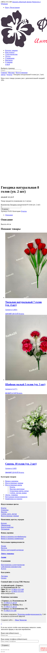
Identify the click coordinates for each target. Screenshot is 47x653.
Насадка (4, 512)
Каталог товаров (11, 50)
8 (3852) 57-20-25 (10, 607)
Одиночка (4, 510)
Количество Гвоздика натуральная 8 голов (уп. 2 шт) (20, 205)
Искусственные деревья (14, 483)
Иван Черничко (21, 620)
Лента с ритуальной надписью (12, 550)
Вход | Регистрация (12, 7)
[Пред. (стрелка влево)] (2, 651)
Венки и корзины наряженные (12, 538)
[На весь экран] (6, 649)
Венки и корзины (11, 481)
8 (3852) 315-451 (18, 591)
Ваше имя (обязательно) (10, 633)
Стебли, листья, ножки (18, 493)
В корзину (5, 209)
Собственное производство (11, 567)
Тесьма (3, 546)
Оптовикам (5, 529)
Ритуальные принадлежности (16, 497)
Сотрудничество (11, 54)
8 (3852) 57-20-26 (10, 603)
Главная (4, 72)
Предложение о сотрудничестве (13, 565)
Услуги (7, 56)
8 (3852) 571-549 (10, 611)
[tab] (25, 215)
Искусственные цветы (13, 485)
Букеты (9, 74)
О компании (9, 58)
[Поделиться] (4, 649)
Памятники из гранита (13, 499)
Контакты (9, 60)
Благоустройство (7, 527)
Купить (21, 314)
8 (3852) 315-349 (18, 589)
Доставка (4, 576)
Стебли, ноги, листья (9, 514)
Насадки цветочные (17, 489)
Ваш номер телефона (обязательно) (14, 639)
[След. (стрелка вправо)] (4, 651)
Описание (9, 215)
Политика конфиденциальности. (30, 614)
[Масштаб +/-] (8, 649)
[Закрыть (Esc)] (2, 649)
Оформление (5, 525)
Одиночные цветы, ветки (19, 491)
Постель (4, 548)
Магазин (11, 72)
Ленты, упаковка (11, 495)
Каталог (4, 523)
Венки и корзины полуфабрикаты (13, 536)
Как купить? (10, 52)
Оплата (3, 578)
